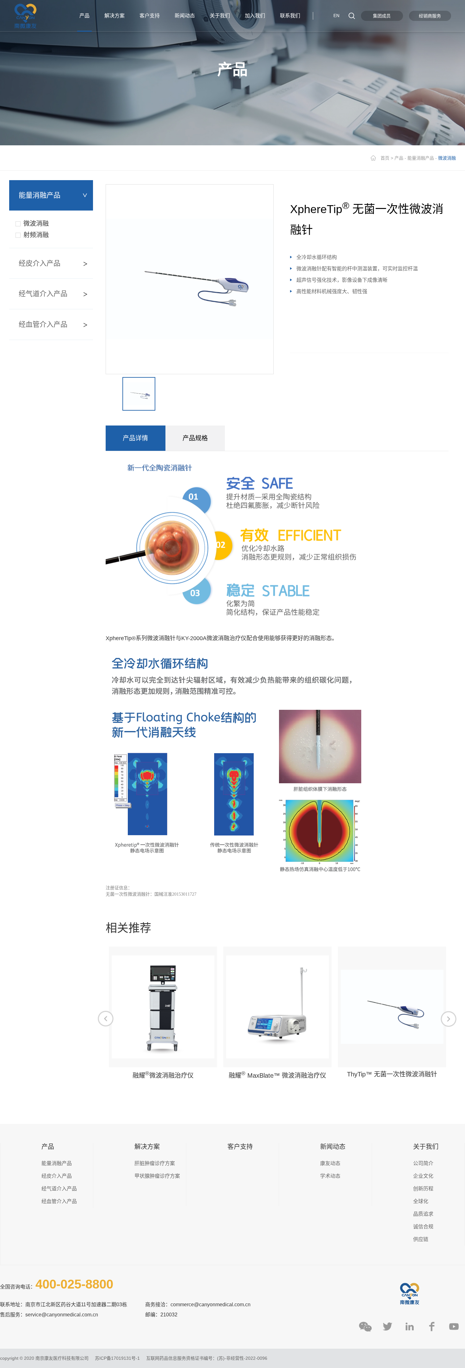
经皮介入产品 (39, 263)
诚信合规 (423, 1226)
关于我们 (425, 1146)
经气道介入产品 (43, 294)
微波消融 (36, 223)
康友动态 (330, 1163)
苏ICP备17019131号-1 (117, 1358)
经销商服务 (430, 15)
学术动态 (330, 1176)
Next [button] (448, 1019)
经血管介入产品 (43, 324)
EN (336, 15)
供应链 (420, 1239)
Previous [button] (106, 1019)
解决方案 (147, 1146)
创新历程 (423, 1188)
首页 (385, 158)
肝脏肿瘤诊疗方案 (154, 1163)
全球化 (420, 1201)
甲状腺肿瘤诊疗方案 (157, 1176)
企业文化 (423, 1176)
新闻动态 (332, 1146)
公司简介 (423, 1163)
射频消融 (36, 234)
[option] (189, 279)
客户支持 (240, 1146)
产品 (398, 158)
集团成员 (382, 15)
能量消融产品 (420, 158)
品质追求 (423, 1214)
